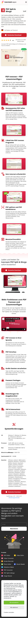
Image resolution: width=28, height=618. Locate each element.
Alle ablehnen (14, 607)
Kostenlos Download (14, 35)
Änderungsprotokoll (14, 497)
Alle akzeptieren (14, 602)
